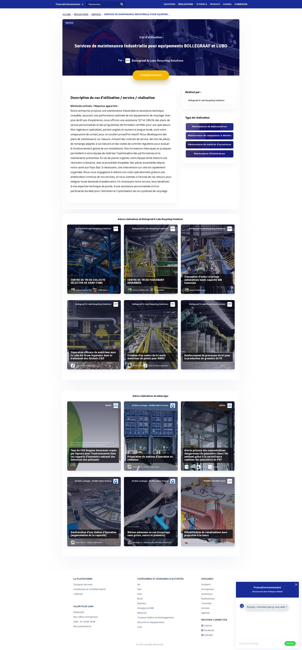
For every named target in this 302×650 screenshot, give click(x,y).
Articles (205, 608)
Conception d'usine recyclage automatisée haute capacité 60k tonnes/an (203, 280)
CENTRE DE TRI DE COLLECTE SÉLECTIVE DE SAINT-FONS (88, 281)
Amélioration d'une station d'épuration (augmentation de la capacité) (93, 534)
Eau (139, 589)
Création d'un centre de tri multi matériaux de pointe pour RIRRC (146, 357)
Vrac (139, 626)
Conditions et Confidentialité (89, 589)
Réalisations (185, 4)
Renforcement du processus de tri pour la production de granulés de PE (207, 357)
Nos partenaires (82, 626)
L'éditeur (78, 593)
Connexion (241, 4)
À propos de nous (82, 584)
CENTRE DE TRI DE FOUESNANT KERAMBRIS (145, 281)
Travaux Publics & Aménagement (155, 617)
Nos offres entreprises (85, 616)
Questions (169, 4)
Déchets (141, 603)
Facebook (208, 630)
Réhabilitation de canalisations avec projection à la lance (205, 534)
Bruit (140, 598)
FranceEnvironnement (68, 4)
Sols (139, 593)
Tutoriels (201, 4)
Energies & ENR (145, 608)
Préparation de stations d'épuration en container (150, 458)
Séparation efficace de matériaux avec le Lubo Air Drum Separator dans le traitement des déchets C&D (93, 355)
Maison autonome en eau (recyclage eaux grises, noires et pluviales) (148, 534)
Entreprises (207, 589)
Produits (215, 4)
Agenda (227, 4)
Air (138, 584)
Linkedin (208, 634)
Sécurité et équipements (150, 622)
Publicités (78, 612)
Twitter (207, 625)
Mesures (141, 612)
